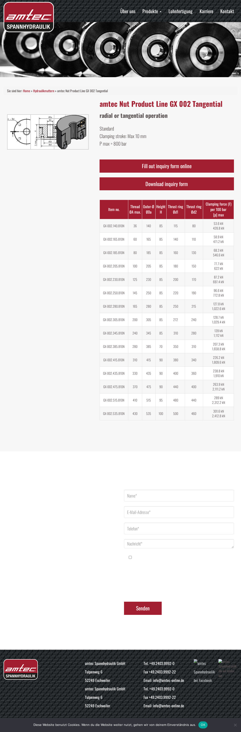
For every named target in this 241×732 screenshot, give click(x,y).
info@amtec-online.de (48, 545)
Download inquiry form (166, 183)
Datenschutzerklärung (188, 584)
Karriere (206, 11)
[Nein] (235, 725)
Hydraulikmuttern (43, 90)
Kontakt (227, 11)
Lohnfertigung (181, 11)
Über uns (127, 11)
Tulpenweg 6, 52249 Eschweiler (55, 498)
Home (26, 90)
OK (203, 725)
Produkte (150, 11)
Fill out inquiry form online (167, 166)
